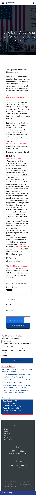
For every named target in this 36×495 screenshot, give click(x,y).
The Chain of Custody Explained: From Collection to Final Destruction (15, 376)
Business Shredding (12, 406)
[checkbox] (17, 352)
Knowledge (8, 439)
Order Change (25, 484)
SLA (24, 486)
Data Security (10, 401)
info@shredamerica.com (18, 453)
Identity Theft (10, 403)
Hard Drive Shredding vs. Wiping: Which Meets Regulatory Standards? (15, 381)
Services (7, 433)
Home (6, 429)
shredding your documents (16, 144)
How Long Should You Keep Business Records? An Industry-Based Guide (15, 392)
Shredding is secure (13, 159)
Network (7, 435)
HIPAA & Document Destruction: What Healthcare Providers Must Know (15, 386)
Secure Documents (12, 410)
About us (7, 431)
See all (5, 413)
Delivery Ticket (25, 482)
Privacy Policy (10, 486)
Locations (7, 437)
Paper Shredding (11, 408)
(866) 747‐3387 (18, 451)
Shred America (21, 247)
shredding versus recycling (19, 266)
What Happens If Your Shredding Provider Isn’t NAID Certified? (16, 370)
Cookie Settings (7, 493)
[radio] (4, 349)
